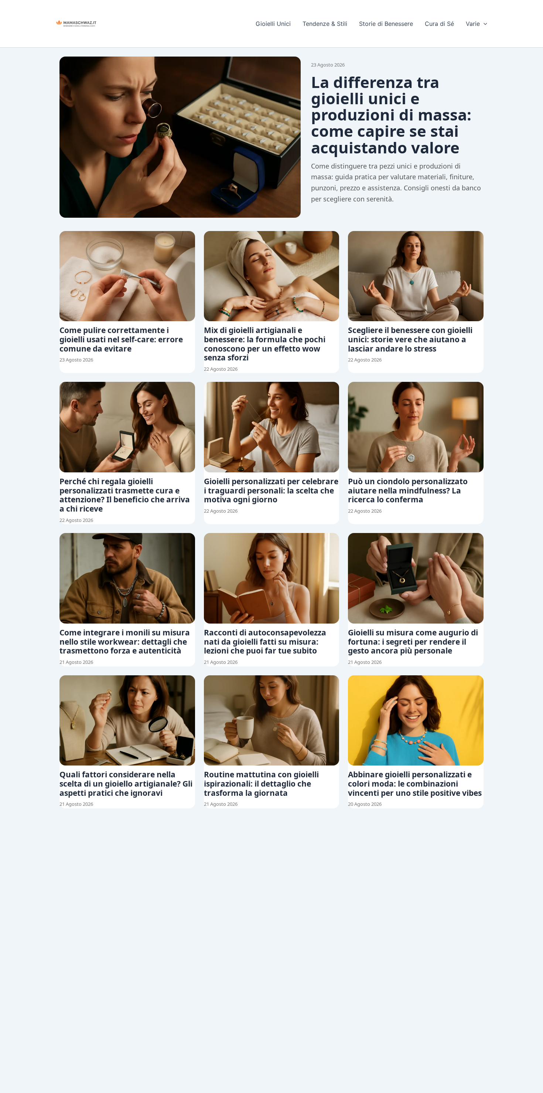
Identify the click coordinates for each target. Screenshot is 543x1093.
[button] (483, 23)
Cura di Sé (439, 23)
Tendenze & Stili (325, 23)
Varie (473, 23)
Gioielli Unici (273, 23)
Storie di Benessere (386, 23)
